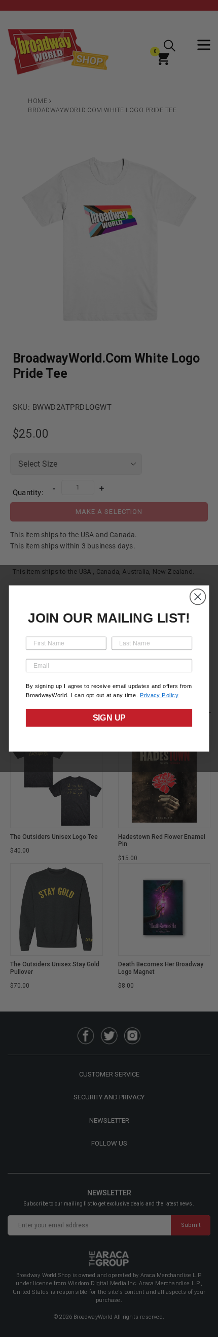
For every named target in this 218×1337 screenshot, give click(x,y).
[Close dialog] (198, 597)
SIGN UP (109, 718)
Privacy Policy (159, 695)
